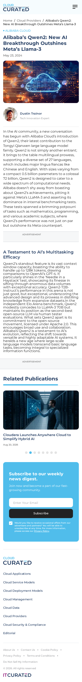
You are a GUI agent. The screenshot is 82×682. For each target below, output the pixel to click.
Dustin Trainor (31, 113)
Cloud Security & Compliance (24, 625)
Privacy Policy (12, 655)
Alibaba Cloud (18, 31)
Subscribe (41, 513)
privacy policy (41, 531)
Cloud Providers (29, 20)
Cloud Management (18, 599)
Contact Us (28, 649)
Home (7, 20)
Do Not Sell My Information (20, 661)
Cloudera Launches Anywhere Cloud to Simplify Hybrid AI (37, 437)
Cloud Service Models (18, 582)
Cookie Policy (49, 649)
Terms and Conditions (41, 655)
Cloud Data (11, 608)
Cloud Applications (17, 574)
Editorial (9, 633)
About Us (9, 649)
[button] (26, 452)
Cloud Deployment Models (23, 591)
